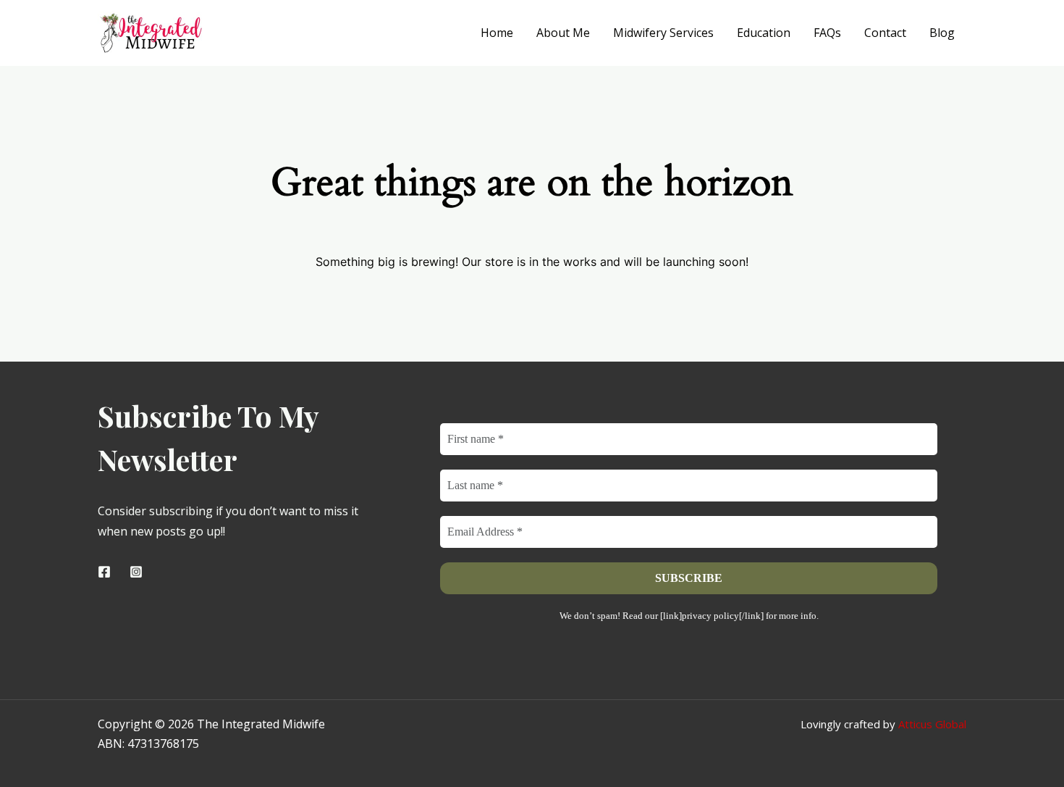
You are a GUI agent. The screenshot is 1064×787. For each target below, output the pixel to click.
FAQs (827, 33)
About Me (563, 33)
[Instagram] (136, 571)
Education (763, 33)
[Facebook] (104, 571)
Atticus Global (932, 724)
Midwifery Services (663, 33)
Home (497, 33)
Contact (885, 33)
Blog (942, 33)
